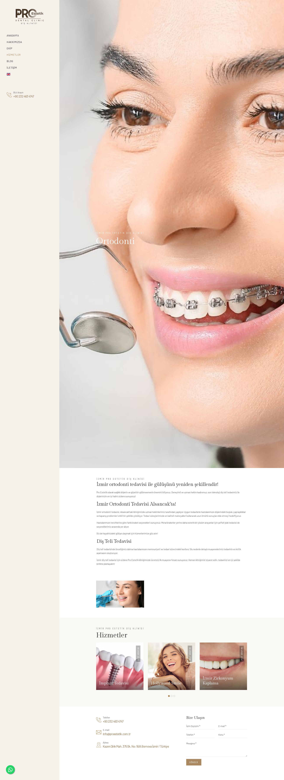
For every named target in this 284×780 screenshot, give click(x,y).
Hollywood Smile (166, 683)
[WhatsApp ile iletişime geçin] (10, 769)
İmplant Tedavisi (114, 683)
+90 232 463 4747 (23, 96)
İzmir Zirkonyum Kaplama (218, 681)
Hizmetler (14, 54)
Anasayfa (13, 35)
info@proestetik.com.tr (117, 734)
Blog (10, 61)
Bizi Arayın (138, 653)
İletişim (12, 67)
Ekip (9, 48)
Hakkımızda (14, 41)
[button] (169, 696)
